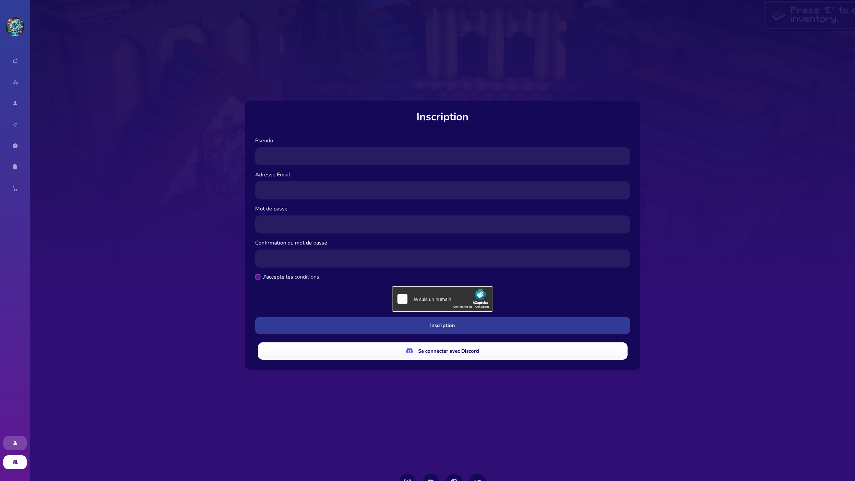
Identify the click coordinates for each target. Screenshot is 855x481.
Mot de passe (271, 208)
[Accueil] (15, 60)
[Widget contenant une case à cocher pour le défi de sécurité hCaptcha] (442, 299)
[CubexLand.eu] (15, 26)
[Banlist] (15, 167)
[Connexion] (15, 443)
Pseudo (264, 140)
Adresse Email (272, 174)
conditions (307, 277)
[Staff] (15, 82)
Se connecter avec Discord (448, 351)
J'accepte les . (292, 277)
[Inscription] (15, 462)
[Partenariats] (15, 146)
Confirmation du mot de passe (291, 243)
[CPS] (15, 124)
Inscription (442, 325)
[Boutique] (15, 188)
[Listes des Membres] (15, 103)
